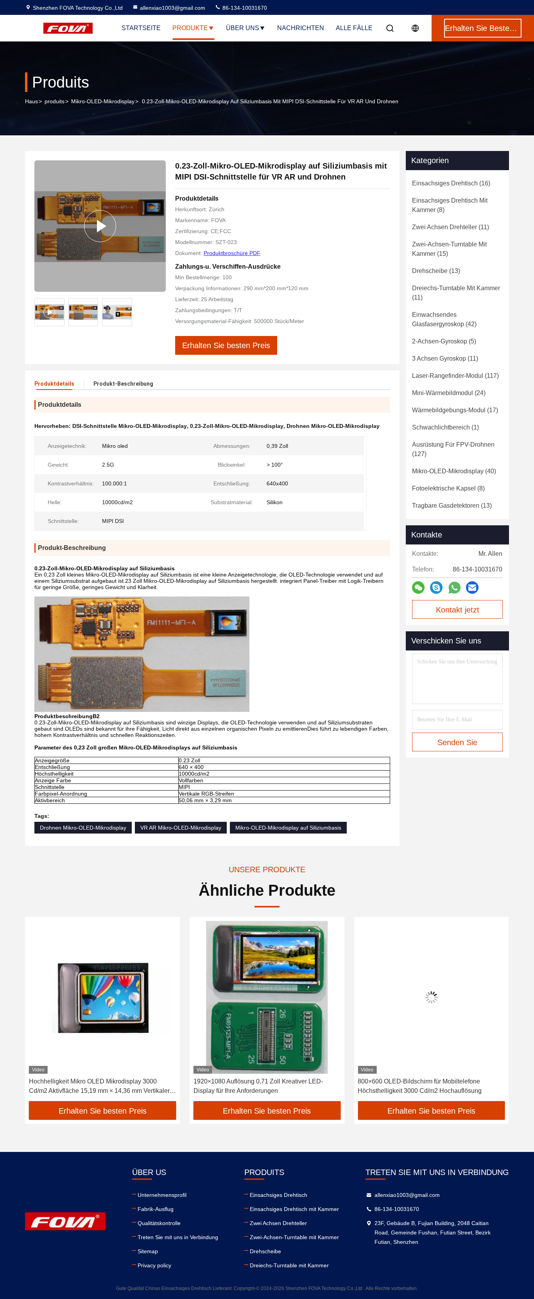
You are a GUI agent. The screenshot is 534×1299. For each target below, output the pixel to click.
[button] (39, 1012)
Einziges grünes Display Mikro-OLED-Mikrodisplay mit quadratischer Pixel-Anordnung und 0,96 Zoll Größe (428, 1087)
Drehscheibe (265, 1251)
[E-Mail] (472, 587)
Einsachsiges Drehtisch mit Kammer (294, 1209)
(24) (449, 393)
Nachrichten (300, 28)
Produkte (190, 28)
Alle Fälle (354, 28)
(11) (450, 227)
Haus (31, 101)
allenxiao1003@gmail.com (172, 8)
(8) (449, 205)
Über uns (242, 28)
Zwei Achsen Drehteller (278, 1223)
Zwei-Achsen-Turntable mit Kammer (294, 1237)
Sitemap (148, 1251)
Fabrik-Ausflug (156, 1209)
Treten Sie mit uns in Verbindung (178, 1237)
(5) (444, 341)
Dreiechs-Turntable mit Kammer (289, 1265)
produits (55, 101)
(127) (453, 449)
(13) (436, 271)
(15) (449, 249)
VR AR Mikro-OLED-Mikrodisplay (180, 828)
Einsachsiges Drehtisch (278, 1195)
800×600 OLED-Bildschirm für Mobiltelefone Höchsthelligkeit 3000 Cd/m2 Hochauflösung (255, 1086)
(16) (451, 183)
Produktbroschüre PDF (232, 253)
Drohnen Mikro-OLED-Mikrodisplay (83, 828)
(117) (455, 375)
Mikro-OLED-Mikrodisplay (102, 101)
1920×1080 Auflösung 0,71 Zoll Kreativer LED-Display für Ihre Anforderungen (93, 1086)
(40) (454, 471)
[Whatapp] (454, 588)
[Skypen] (436, 587)
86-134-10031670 (244, 8)
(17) (455, 410)
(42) (444, 319)
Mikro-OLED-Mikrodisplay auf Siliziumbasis (288, 828)
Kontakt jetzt (457, 609)
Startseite (141, 28)
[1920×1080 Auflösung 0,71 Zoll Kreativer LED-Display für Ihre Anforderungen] (102, 997)
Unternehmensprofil (162, 1195)
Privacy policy (154, 1265)
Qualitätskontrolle (159, 1223)
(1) (445, 427)
